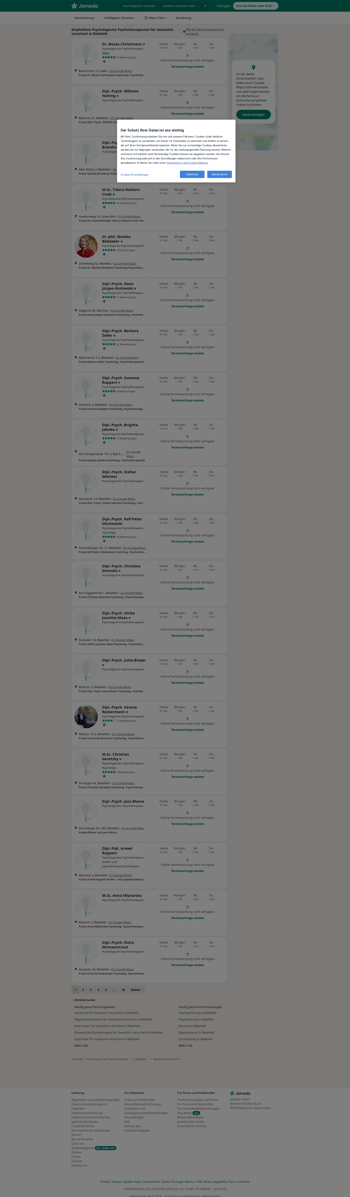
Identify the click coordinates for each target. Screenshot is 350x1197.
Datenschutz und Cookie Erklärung (187, 163)
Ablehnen (192, 174)
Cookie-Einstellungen (135, 174)
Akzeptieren (220, 174)
